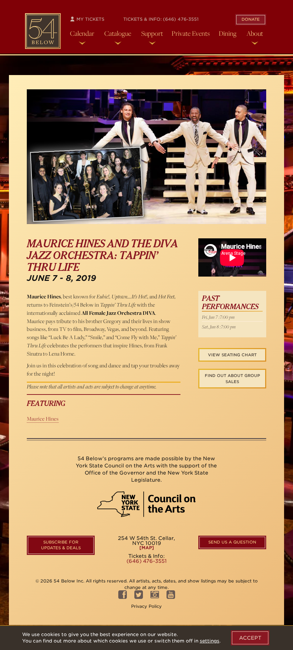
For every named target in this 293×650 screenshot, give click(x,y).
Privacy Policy (146, 606)
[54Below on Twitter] (138, 596)
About (255, 33)
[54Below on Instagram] (154, 596)
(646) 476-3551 (181, 19)
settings (209, 641)
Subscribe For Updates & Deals (61, 545)
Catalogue (117, 33)
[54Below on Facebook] (122, 596)
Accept (250, 638)
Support (152, 33)
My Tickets (89, 19)
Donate (251, 19)
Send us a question (232, 542)
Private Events (191, 33)
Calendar (82, 33)
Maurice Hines (43, 418)
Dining (228, 33)
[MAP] (146, 548)
